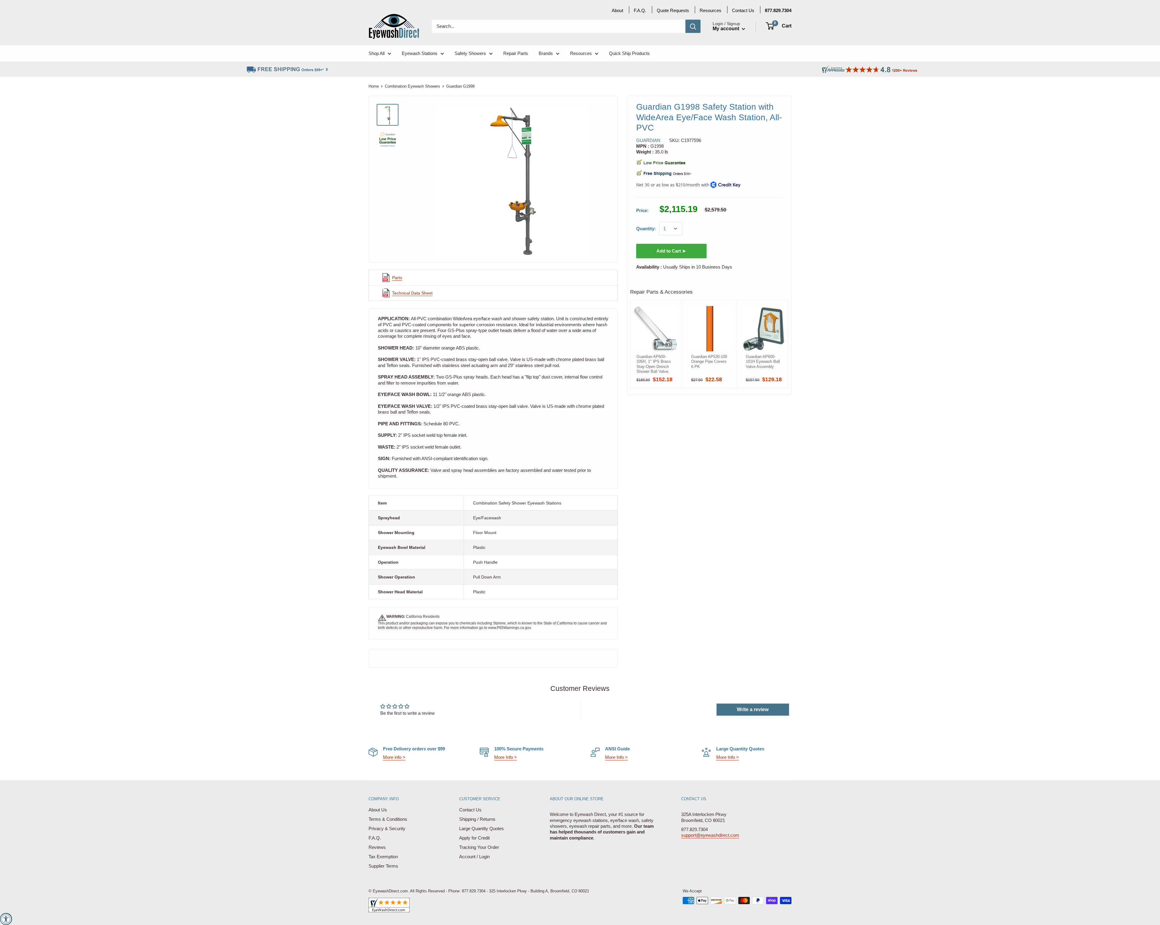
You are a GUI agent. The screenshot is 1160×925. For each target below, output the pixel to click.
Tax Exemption (383, 856)
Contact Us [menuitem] (743, 10)
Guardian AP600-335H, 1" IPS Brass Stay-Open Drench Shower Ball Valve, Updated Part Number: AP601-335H (653, 364)
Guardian (648, 140)
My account (726, 28)
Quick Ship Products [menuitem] (629, 53)
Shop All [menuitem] (377, 53)
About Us (378, 809)
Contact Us (470, 809)
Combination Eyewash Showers (412, 86)
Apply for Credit (474, 837)
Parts (397, 277)
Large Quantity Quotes (481, 828)
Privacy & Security (387, 828)
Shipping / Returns (477, 819)
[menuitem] (778, 10)
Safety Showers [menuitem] (470, 53)
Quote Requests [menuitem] (673, 10)
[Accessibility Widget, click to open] (6, 919)
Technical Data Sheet (412, 293)
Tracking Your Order (479, 847)
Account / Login (474, 856)
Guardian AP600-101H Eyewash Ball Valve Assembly (763, 361)
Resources (710, 10)
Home (374, 86)
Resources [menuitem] (581, 53)
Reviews (377, 847)
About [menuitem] (617, 10)
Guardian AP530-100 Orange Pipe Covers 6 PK (709, 361)
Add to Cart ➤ (671, 250)
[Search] (693, 26)
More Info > (505, 757)
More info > (394, 757)
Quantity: (646, 228)
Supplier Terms (383, 866)
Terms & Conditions (388, 819)
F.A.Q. (375, 837)
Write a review (752, 709)
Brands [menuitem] (546, 53)
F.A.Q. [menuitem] (640, 10)
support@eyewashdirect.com (710, 835)
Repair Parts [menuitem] (515, 53)
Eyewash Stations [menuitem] (419, 53)
